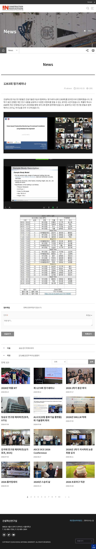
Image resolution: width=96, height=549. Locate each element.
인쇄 (93, 50)
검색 (91, 362)
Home (84, 31)
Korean (90, 2)
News (90, 31)
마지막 (68, 497)
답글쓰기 (7, 334)
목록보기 (88, 334)
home (3, 50)
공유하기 (87, 50)
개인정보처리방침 (76, 521)
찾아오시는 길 (89, 521)
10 (59, 497)
